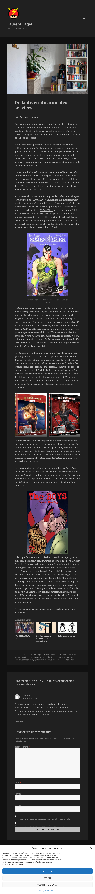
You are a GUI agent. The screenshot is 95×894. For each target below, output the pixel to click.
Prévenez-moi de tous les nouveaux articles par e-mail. (39, 826)
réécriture (59, 657)
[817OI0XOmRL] (30, 415)
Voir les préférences (47, 885)
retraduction (69, 657)
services (25, 660)
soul (31, 660)
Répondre (20, 721)
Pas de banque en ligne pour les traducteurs (43, 638)
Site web (19, 805)
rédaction (50, 657)
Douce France (26, 363)
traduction (57, 660)
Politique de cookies (46, 891)
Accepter (47, 871)
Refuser (47, 878)
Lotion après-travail (66, 636)
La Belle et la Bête (32, 328)
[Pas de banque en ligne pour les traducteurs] (46, 627)
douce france (39, 657)
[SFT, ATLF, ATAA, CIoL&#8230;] (24, 627)
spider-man (39, 660)
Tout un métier (51, 654)
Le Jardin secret (53, 339)
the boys (48, 660)
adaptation (66, 654)
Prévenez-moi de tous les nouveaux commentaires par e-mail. (42, 819)
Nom (18, 783)
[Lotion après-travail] (67, 627)
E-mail (19, 794)
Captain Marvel (56, 356)
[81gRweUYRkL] (64, 415)
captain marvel (27, 657)
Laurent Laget (20, 24)
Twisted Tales (46, 210)
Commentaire (22, 747)
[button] (91, 848)
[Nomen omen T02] (47, 264)
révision (18, 660)
